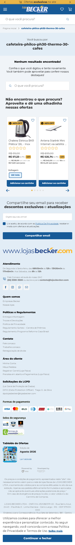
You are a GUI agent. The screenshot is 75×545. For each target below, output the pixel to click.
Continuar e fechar (37, 538)
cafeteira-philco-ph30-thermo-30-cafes (43, 28)
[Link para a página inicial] (9, 28)
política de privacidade (46, 223)
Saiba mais (55, 531)
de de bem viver (45, 2)
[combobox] (37, 19)
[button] (15, 175)
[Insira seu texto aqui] (62, 9)
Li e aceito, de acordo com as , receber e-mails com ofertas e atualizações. (38, 225)
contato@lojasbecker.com (54, 280)
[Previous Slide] (5, 2)
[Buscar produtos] (67, 19)
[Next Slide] (70, 2)
